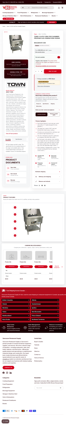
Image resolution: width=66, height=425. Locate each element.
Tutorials (36, 345)
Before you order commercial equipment (45, 109)
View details (11, 266)
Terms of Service (39, 357)
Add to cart (53, 71)
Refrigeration (6, 387)
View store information (43, 86)
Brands (5, 403)
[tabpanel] (16, 148)
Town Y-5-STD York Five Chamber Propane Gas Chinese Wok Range (16, 26)
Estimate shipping (40, 171)
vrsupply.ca (6, 359)
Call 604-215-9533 (41, 114)
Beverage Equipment (9, 390)
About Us (39, 2)
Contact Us (48, 2)
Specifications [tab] (19, 139)
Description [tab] (8, 139)
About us (36, 351)
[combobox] (37, 7)
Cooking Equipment (8, 381)
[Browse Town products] (16, 85)
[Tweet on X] (39, 185)
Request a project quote (54, 114)
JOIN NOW (52, 22)
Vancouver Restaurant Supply (12, 417)
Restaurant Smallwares (9, 400)
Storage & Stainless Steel (10, 394)
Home (4, 26)
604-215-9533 (54, 165)
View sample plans (40, 52)
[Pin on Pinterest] (44, 185)
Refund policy (38, 361)
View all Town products (12, 133)
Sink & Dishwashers (8, 397)
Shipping (37, 45)
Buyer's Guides (38, 341)
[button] (62, 7)
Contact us (8, 367)
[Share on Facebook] (42, 185)
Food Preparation (8, 384)
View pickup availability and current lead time (46, 66)
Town (35, 34)
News (36, 348)
